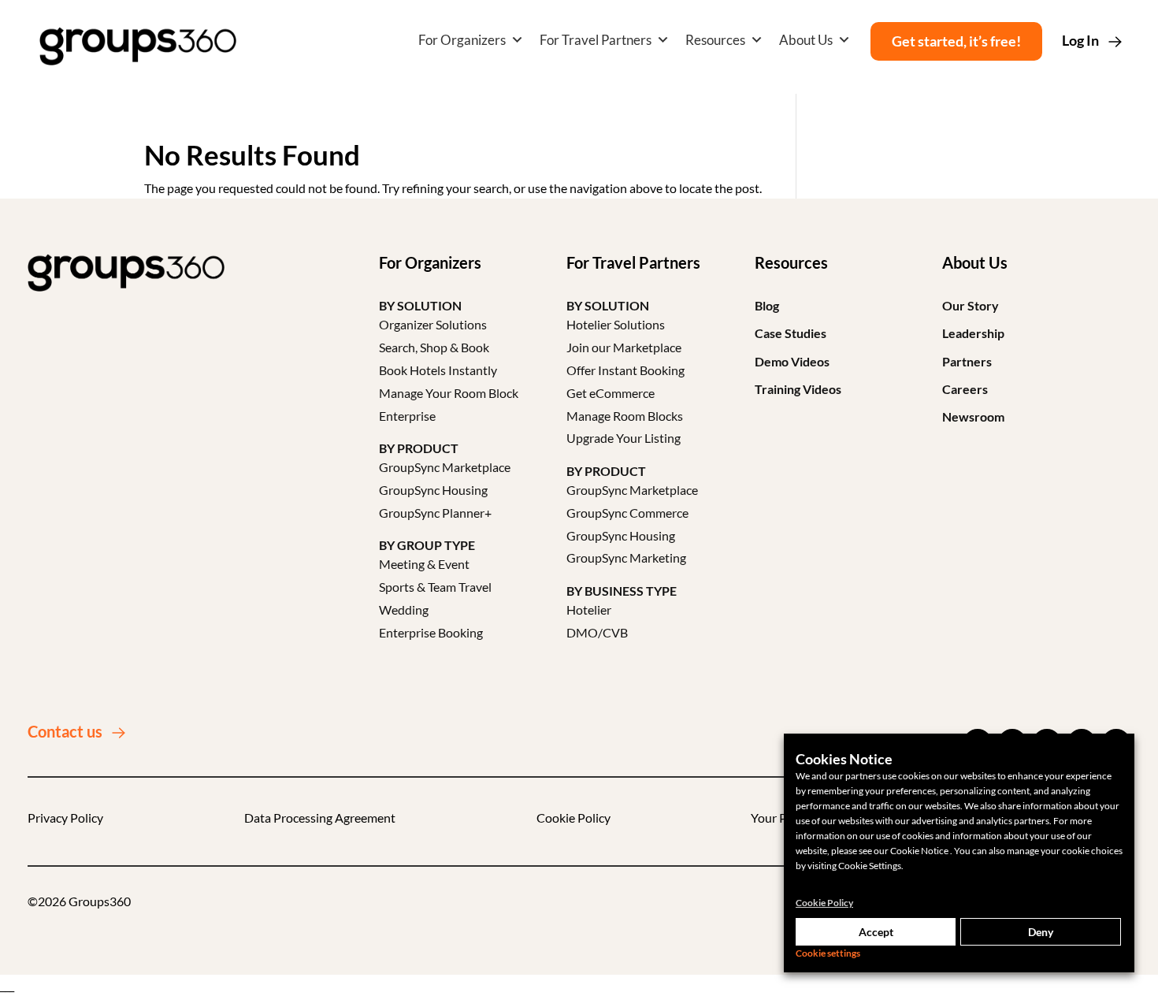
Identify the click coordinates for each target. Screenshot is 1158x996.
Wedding (404, 609)
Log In (1080, 40)
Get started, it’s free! (956, 41)
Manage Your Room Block (448, 392)
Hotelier (588, 609)
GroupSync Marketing (626, 557)
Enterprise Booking (431, 632)
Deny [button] (1040, 931)
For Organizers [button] (462, 40)
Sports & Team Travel (435, 586)
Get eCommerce (610, 392)
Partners (967, 361)
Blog (767, 305)
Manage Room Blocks (624, 415)
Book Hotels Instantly (438, 369)
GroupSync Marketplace (444, 466)
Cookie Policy (573, 817)
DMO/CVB (597, 632)
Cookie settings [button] (828, 953)
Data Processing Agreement (319, 817)
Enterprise (407, 415)
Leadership (973, 332)
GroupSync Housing (433, 489)
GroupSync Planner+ (435, 512)
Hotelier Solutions (615, 324)
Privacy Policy (65, 817)
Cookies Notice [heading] (844, 758)
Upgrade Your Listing (623, 437)
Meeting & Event (424, 563)
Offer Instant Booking (625, 369)
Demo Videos (792, 361)
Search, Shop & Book (434, 347)
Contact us (65, 731)
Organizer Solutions (433, 324)
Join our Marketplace (623, 347)
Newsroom (973, 416)
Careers (965, 388)
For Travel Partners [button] (595, 40)
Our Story (970, 305)
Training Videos (798, 388)
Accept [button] (876, 931)
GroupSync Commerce (627, 512)
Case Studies (790, 332)
